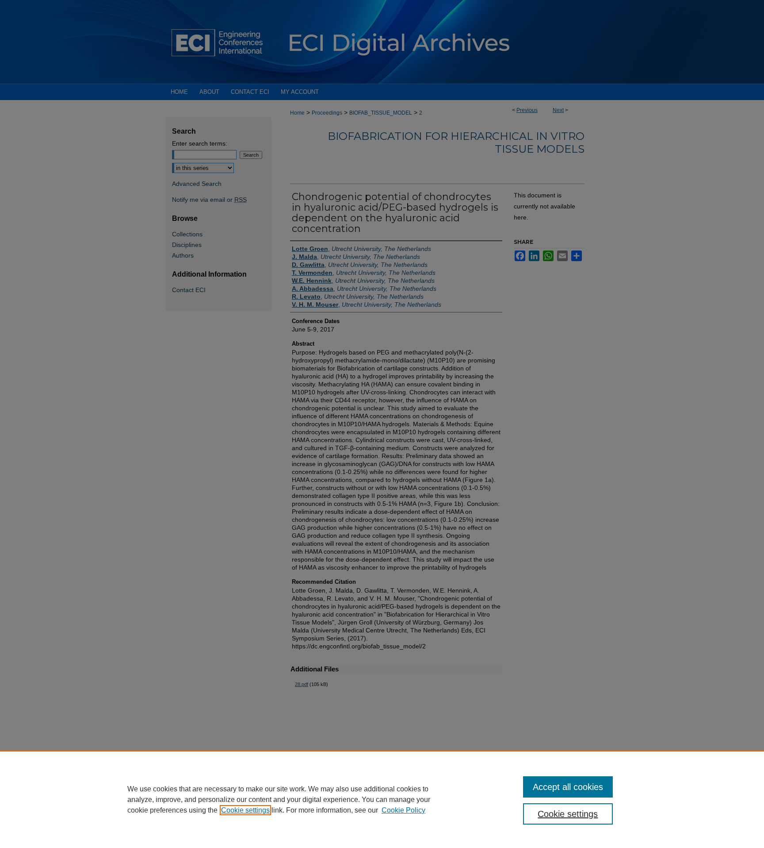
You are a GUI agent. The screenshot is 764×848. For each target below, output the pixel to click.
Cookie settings (245, 810)
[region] (382, 799)
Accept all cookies (568, 787)
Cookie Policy (403, 810)
